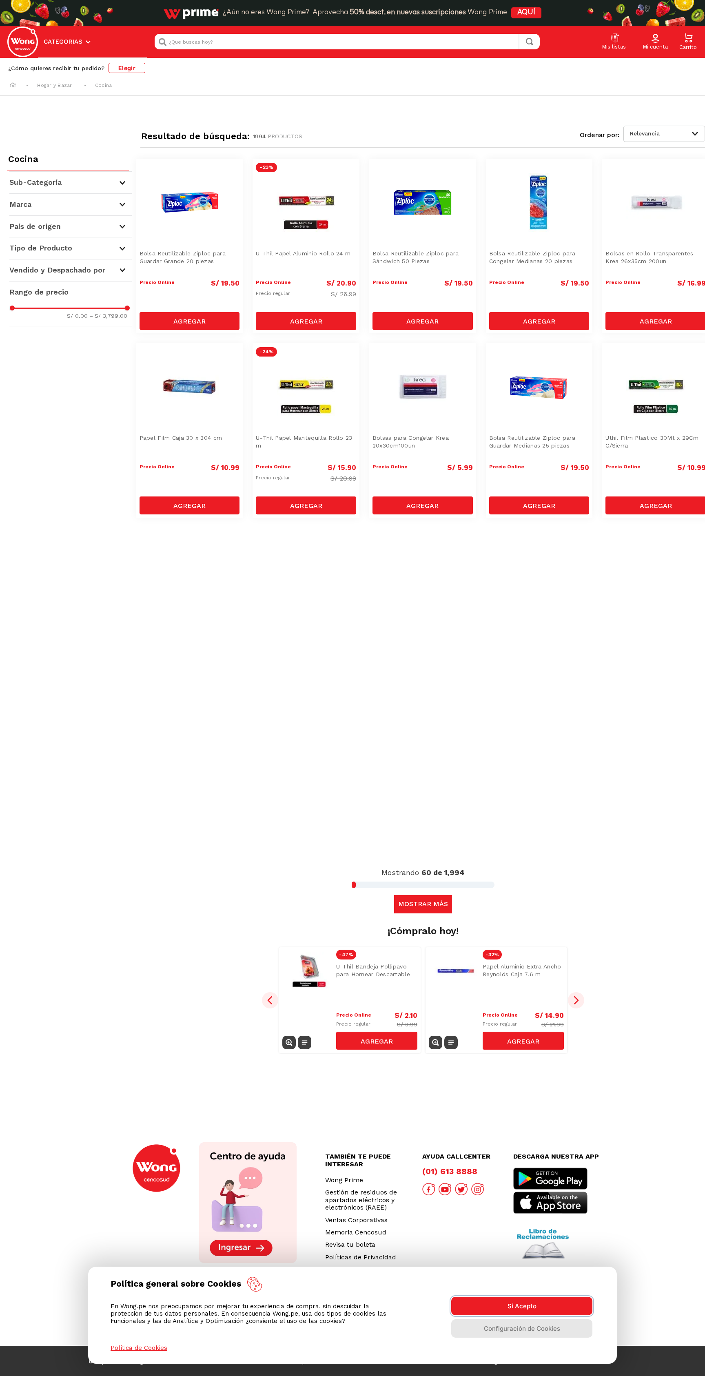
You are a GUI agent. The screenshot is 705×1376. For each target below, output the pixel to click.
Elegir (126, 67)
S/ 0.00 (77, 315)
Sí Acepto (522, 1306)
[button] (655, 42)
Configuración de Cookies (522, 1328)
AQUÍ (526, 12)
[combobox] (347, 41)
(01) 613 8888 (449, 1171)
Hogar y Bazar (54, 85)
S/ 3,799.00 (108, 315)
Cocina (103, 85)
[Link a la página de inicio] (13, 86)
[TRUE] (190, 321)
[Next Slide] (576, 1000)
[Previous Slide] (270, 1000)
